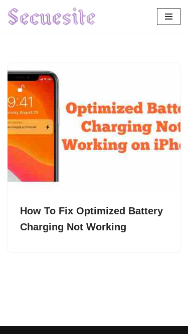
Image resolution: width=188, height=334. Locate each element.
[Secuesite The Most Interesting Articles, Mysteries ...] (52, 16)
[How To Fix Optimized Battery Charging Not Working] (94, 128)
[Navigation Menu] (168, 16)
